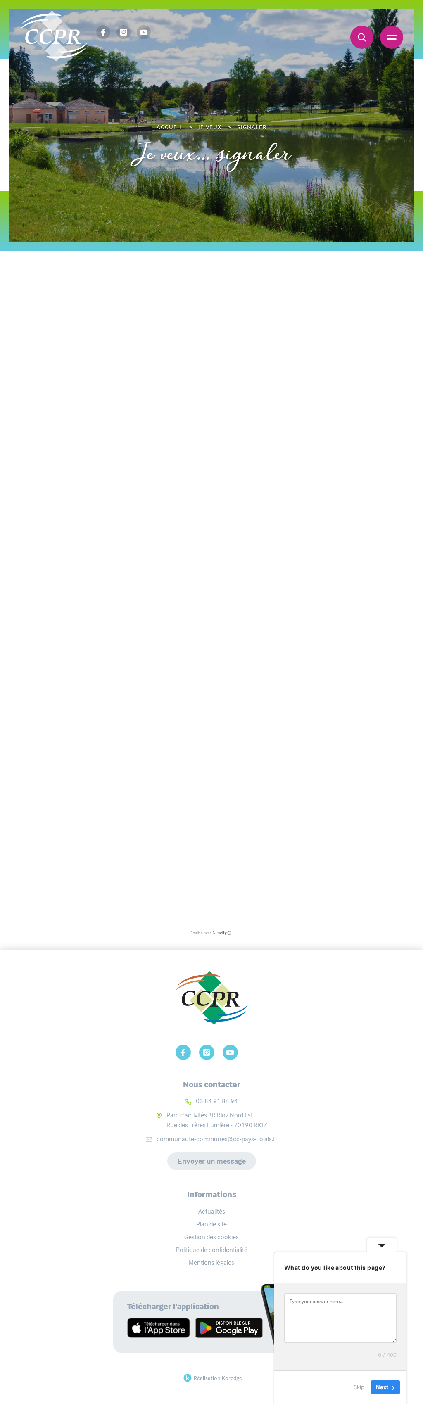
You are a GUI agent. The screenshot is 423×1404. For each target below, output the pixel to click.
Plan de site (211, 1224)
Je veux (209, 127)
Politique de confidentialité (211, 1249)
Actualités (211, 1211)
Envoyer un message (212, 1161)
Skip (359, 1387)
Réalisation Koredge (218, 1378)
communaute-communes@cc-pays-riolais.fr (217, 1139)
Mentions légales (211, 1262)
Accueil (170, 127)
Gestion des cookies (211, 1237)
